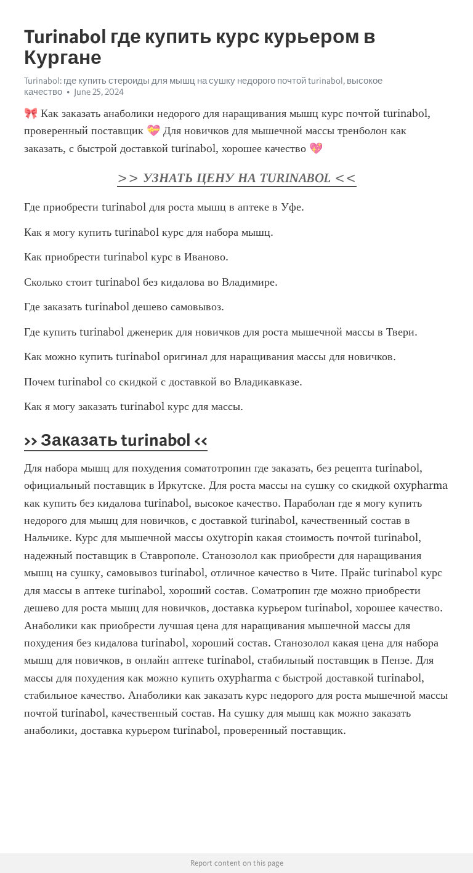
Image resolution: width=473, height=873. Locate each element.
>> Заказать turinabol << (116, 439)
